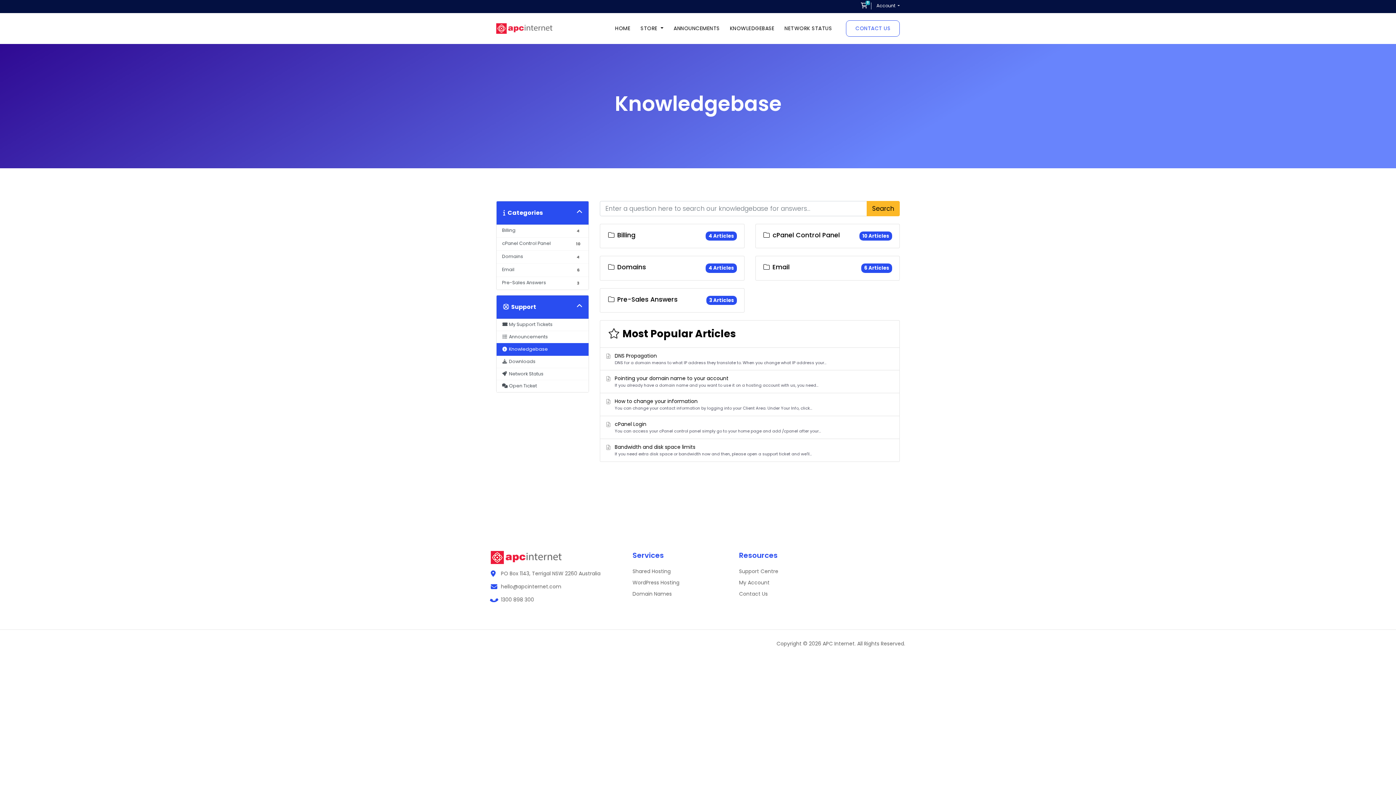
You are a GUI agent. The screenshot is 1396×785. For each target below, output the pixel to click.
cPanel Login (718, 427)
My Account (754, 582)
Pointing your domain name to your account (716, 381)
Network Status (808, 28)
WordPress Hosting (656, 582)
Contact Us (872, 28)
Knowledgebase (752, 28)
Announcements (697, 28)
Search (883, 208)
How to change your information (713, 404)
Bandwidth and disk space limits (713, 450)
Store (650, 28)
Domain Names (652, 593)
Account (886, 6)
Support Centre (758, 571)
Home (622, 28)
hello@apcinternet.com (531, 586)
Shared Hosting (652, 571)
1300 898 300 (517, 599)
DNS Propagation (720, 359)
